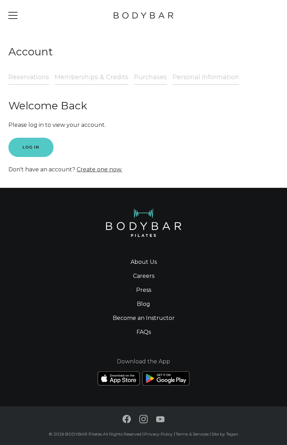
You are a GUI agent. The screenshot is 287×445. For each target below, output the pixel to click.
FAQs (143, 332)
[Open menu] (13, 15)
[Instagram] (143, 419)
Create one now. (99, 169)
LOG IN (31, 147)
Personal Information (206, 77)
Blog (143, 304)
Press (143, 290)
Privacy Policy (158, 434)
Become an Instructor (144, 318)
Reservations (28, 77)
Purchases (150, 77)
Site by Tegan (224, 434)
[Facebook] (126, 419)
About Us (144, 262)
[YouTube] (160, 419)
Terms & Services (192, 434)
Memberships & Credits (91, 77)
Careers (143, 276)
